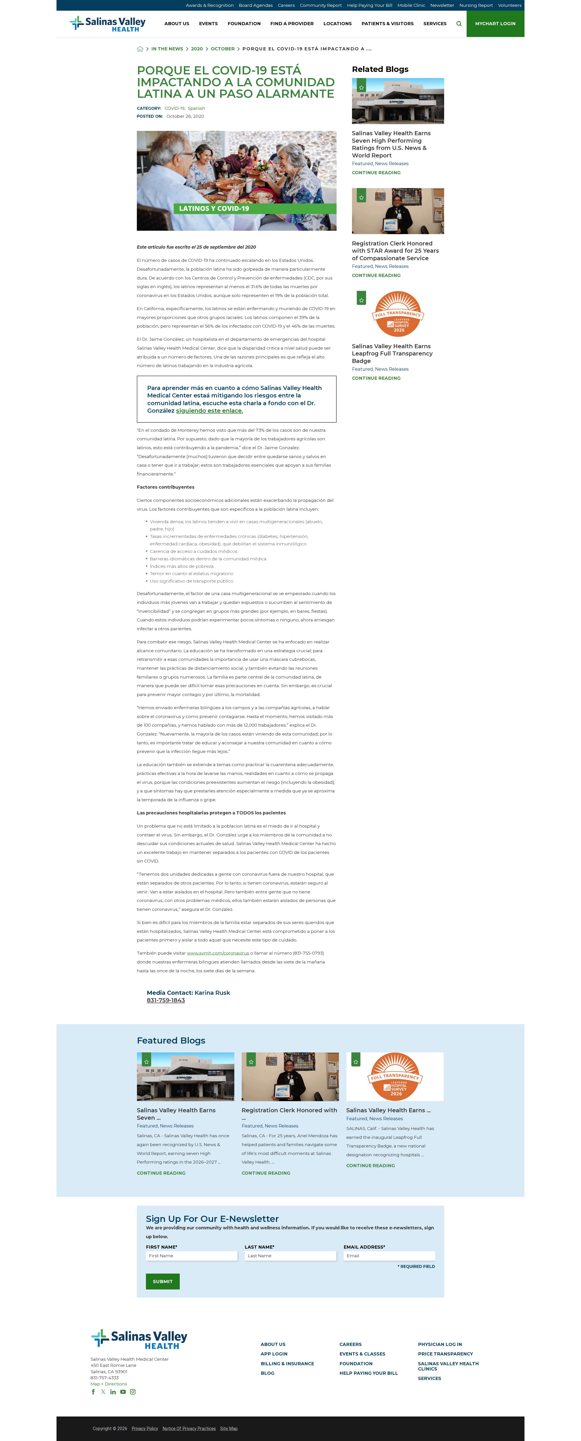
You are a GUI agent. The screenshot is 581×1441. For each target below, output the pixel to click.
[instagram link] (132, 1391)
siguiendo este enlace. (209, 410)
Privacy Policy (145, 1428)
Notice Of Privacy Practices (189, 1428)
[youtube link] (123, 1391)
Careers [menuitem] (286, 5)
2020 (197, 49)
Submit (163, 1281)
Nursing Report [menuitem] (476, 5)
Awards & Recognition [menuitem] (210, 5)
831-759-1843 (166, 1000)
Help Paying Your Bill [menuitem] (369, 5)
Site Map (229, 1428)
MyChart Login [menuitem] (495, 23)
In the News (167, 49)
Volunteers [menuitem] (510, 5)
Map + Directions (109, 1384)
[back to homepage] (140, 49)
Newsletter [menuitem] (442, 5)
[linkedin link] (113, 1391)
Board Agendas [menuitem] (256, 5)
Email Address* (364, 1247)
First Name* (161, 1247)
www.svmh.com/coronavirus (218, 953)
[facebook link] (93, 1391)
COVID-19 (175, 108)
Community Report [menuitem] (321, 5)
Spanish (196, 108)
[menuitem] (177, 24)
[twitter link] (103, 1391)
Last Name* (259, 1247)
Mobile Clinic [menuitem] (411, 5)
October (223, 49)
